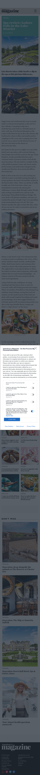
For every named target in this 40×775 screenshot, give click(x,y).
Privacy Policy (31, 426)
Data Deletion (9, 426)
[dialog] (20, 387)
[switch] (32, 388)
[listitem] (20, 383)
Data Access (20, 426)
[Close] (36, 349)
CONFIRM (12, 419)
